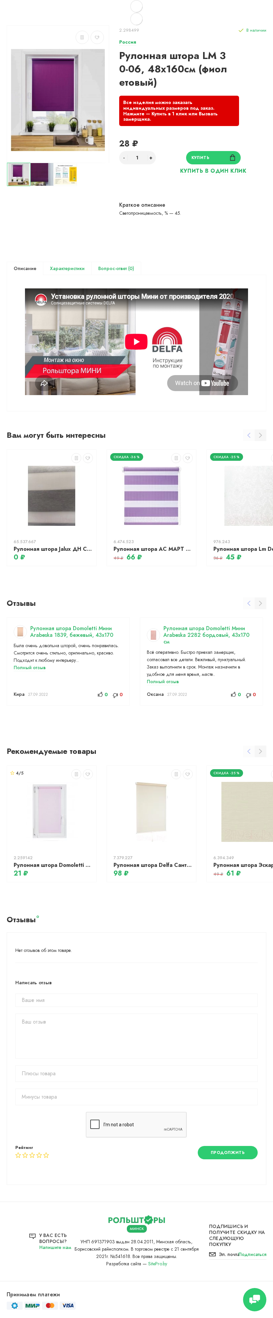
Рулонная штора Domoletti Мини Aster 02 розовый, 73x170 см (53, 865)
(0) (130, 268)
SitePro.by (157, 1263)
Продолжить (228, 1153)
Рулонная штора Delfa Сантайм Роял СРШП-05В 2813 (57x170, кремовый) (153, 865)
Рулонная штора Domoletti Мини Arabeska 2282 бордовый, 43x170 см (206, 634)
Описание (25, 268)
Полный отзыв (30, 667)
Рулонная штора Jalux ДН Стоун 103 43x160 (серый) (53, 549)
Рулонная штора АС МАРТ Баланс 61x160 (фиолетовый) (153, 549)
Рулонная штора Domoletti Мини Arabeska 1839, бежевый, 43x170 (71, 631)
